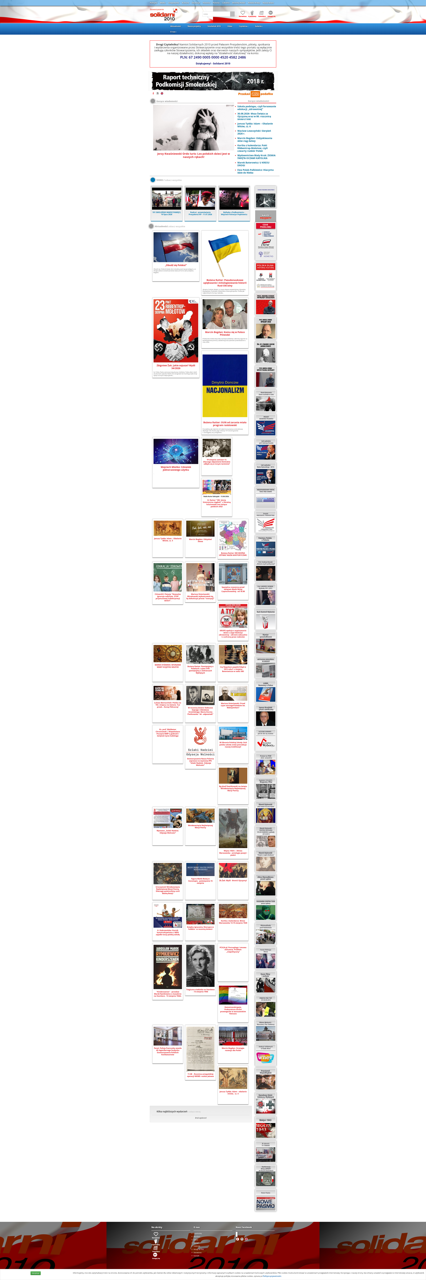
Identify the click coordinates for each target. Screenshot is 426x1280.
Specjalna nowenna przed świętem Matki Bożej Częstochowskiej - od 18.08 (233, 589)
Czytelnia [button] (243, 26)
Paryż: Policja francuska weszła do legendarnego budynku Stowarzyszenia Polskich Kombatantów (168, 1051)
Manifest (197, 1236)
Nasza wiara (268, 3)
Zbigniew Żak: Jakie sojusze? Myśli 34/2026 (176, 367)
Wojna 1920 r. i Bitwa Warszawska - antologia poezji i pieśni (233, 853)
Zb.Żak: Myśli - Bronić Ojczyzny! (233, 881)
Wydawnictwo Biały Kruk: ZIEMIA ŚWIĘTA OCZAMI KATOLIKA (256, 157)
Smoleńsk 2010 (214, 26)
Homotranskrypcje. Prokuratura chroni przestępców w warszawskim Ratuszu (233, 1010)
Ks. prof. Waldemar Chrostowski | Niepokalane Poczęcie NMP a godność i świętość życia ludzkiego (168, 732)
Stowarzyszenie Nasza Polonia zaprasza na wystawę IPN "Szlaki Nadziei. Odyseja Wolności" (200, 762)
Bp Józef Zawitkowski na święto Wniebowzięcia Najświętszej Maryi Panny (233, 788)
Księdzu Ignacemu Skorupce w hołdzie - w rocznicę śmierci (200, 928)
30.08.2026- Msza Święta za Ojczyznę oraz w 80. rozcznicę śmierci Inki (254, 116)
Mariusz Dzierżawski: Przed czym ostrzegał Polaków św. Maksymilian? (233, 705)
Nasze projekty (194, 26)
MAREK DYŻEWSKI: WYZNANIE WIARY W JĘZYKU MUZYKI (168, 666)
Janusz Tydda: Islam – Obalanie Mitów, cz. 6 (255, 125)
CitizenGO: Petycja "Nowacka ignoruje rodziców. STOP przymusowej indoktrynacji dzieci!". (168, 597)
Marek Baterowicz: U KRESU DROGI (253, 164)
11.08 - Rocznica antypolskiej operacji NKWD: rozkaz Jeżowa (200, 1075)
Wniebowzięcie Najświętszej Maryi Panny (200, 826)
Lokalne (226, 3)
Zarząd (196, 1243)
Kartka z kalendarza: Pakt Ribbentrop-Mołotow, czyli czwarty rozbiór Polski (252, 148)
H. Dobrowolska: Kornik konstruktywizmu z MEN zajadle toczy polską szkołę (168, 932)
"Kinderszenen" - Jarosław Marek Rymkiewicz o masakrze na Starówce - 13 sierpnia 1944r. (168, 994)
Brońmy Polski (238, 3)
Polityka (153, 3)
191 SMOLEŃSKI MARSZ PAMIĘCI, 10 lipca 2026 (166, 213)
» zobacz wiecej (194, 1111)
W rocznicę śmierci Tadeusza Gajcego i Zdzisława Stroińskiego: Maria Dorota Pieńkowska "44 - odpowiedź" (200, 711)
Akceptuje (35, 1273)
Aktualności (175, 26)
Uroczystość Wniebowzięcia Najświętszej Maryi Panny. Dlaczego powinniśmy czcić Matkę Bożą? (168, 890)
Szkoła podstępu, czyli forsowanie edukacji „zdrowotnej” (256, 108)
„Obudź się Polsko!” (176, 265)
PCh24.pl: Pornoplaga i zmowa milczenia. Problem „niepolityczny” (233, 949)
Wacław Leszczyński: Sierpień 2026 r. (254, 132)
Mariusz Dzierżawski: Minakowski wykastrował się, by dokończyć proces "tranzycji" (200, 596)
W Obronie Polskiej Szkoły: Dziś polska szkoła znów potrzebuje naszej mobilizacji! (233, 744)
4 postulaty (198, 1233)
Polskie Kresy (254, 3)
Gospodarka (173, 3)
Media (163, 3)
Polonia (216, 3)
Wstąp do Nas (199, 1249)
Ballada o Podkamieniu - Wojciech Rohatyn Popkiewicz (234, 213)
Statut (196, 1240)
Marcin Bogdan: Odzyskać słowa (200, 540)
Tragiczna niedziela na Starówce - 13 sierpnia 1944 (200, 991)
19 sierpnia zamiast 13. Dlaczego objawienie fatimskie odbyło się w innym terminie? (216, 462)
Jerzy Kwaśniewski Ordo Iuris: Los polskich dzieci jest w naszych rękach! (193, 155)
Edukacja (196, 3)
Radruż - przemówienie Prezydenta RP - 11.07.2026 (200, 213)
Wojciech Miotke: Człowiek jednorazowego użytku (176, 468)
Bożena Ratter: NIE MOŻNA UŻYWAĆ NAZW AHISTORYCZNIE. (233, 554)
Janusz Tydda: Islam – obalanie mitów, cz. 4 (233, 1093)
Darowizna (197, 1252)
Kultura (185, 3)
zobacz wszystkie (173, 180)
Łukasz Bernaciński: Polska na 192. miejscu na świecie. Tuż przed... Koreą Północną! (167, 705)
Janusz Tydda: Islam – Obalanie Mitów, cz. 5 (167, 540)
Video (229, 26)
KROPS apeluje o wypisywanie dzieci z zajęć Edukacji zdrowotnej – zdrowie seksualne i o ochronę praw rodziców (233, 634)
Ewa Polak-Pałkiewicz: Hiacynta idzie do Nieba (255, 171)
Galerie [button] (258, 26)
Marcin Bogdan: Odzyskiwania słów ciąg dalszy (254, 139)
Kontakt (196, 1256)
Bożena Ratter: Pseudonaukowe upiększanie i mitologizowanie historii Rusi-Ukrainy (225, 283)
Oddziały (197, 1246)
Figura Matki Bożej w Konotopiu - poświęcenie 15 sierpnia (200, 881)
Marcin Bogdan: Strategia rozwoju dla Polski (233, 1049)
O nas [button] (172, 32)
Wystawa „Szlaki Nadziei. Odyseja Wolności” (168, 832)
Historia (206, 3)
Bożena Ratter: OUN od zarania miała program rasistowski (225, 424)
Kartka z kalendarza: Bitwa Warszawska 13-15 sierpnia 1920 (233, 922)
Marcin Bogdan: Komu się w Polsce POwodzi (225, 333)
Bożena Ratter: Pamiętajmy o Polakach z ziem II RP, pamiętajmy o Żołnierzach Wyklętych (200, 669)
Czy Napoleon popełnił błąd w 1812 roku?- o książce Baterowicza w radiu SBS (233, 669)
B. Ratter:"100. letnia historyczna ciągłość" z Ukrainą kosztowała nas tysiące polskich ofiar (217, 503)
